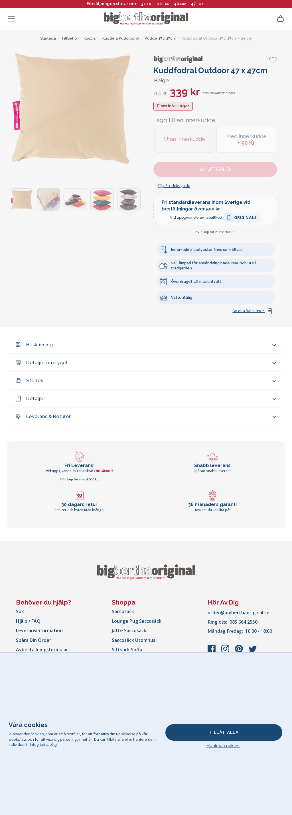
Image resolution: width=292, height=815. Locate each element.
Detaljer (35, 398)
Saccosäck (123, 611)
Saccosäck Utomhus (133, 640)
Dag (147, 3)
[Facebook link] (212, 651)
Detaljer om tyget (47, 362)
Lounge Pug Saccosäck (136, 621)
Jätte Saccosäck (129, 630)
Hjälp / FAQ (28, 621)
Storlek (34, 380)
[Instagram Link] (225, 651)
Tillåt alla (224, 732)
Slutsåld (215, 169)
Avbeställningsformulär (42, 649)
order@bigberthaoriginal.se (238, 612)
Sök (20, 611)
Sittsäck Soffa (127, 649)
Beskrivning (39, 344)
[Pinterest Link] (239, 651)
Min (183, 3)
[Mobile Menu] (11, 19)
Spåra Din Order (33, 640)
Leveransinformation (39, 630)
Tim (166, 3)
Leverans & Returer (48, 416)
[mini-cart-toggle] (280, 18)
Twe (200, 3)
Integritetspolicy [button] (43, 744)
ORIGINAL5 (245, 218)
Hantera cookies (223, 745)
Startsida (48, 38)
